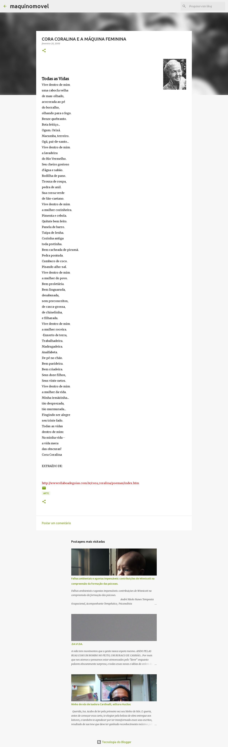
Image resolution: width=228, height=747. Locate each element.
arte (46, 493)
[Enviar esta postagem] (44, 489)
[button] (44, 50)
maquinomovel (29, 6)
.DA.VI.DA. (77, 644)
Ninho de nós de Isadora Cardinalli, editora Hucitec (101, 704)
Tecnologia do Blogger (116, 742)
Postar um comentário (56, 523)
